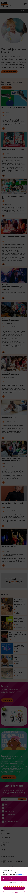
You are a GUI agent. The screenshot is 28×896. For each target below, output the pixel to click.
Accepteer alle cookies (14, 888)
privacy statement (20, 874)
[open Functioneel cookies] (24, 878)
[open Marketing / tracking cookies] (24, 883)
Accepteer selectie (14, 892)
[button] (14, 878)
